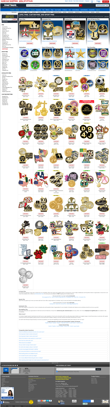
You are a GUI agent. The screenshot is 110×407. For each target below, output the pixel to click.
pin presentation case (39, 293)
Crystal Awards (79, 322)
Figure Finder (94, 379)
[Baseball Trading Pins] (102, 132)
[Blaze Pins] (56, 204)
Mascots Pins (5, 84)
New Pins (4, 46)
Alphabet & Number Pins (7, 39)
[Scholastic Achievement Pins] (25, 108)
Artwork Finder (94, 381)
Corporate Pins (5, 104)
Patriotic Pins (40, 166)
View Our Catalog (5, 386)
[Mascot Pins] (41, 228)
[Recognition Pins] (56, 84)
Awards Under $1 (5, 31)
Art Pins (3, 77)
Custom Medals (75, 9)
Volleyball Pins (5, 70)
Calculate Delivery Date (62, 379)
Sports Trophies (52, 322)
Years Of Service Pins (6, 44)
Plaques (28, 9)
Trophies (12, 9)
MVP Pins (4, 63)
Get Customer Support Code (63, 377)
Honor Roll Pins (5, 60)
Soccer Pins (4, 66)
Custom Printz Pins (71, 119)
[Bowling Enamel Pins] (102, 228)
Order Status (31, 385)
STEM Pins (4, 90)
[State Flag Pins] (41, 179)
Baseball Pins (5, 55)
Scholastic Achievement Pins (25, 119)
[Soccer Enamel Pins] (86, 228)
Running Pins (4, 64)
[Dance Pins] (71, 179)
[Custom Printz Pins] (71, 108)
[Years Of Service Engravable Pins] (56, 108)
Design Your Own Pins (6, 28)
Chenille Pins (4, 43)
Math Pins (4, 86)
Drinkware (65, 9)
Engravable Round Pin (87, 119)
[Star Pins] (41, 84)
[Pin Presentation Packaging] (25, 252)
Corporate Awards (65, 322)
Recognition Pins (5, 35)
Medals (17, 9)
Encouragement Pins (46, 297)
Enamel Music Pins (25, 239)
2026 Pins (4, 32)
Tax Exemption (31, 387)
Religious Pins (56, 166)
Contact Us (30, 390)
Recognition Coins (25, 286)
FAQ (29, 383)
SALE (3, 385)
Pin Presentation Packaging (7, 47)
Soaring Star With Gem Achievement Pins (56, 191)
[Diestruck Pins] (86, 204)
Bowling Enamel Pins (102, 239)
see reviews (27, 373)
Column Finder (94, 383)
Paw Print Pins (41, 263)
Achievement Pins (5, 37)
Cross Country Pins (6, 56)
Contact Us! (65, 376)
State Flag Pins (41, 190)
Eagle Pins (4, 80)
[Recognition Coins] (25, 276)
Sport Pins (4, 33)
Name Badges (102, 263)
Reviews (30, 381)
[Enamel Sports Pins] (25, 84)
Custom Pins (92, 9)
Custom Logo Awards (74, 326)
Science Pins (4, 88)
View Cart (105, 1)
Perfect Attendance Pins (7, 87)
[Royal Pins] (56, 132)
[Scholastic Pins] (71, 84)
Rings (52, 9)
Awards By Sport (5, 381)
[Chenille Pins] (41, 108)
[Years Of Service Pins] (41, 204)
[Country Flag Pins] (25, 179)
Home (3, 14)
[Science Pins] (86, 156)
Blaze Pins (56, 215)
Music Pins (4, 62)
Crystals (22, 9)
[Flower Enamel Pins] (25, 132)
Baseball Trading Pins (102, 143)
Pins (43, 9)
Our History (30, 379)
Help (92, 1)
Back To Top (55, 363)
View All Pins (5, 26)
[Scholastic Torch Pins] (71, 204)
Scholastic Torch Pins (71, 215)
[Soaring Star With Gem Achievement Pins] (56, 179)
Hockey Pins (4, 99)
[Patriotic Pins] (41, 156)
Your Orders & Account (78, 1)
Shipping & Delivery (32, 384)
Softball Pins (4, 67)
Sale (70, 9)
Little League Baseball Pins (56, 239)
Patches (71, 263)
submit (14, 19)
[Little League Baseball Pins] (56, 228)
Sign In (66, 1)
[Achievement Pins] (102, 204)
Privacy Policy (5, 21)
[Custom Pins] (56, 252)
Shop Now (29, 43)
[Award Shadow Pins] (41, 132)
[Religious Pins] (56, 156)
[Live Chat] (1, 402)
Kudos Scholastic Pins (102, 166)
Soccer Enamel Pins (86, 239)
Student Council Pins (6, 91)
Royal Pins (56, 143)
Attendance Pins (71, 143)
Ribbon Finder (94, 380)
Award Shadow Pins (41, 143)
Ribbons (47, 9)
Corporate (38, 9)
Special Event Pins (102, 190)
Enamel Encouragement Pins (25, 215)
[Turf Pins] (102, 108)
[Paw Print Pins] (41, 252)
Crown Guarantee (32, 380)
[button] (106, 16)
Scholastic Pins (5, 36)
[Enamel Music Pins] (25, 228)
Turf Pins (102, 119)
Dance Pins (4, 58)
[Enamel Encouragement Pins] (25, 204)
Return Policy (31, 388)
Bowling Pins (52, 303)
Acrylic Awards (72, 322)
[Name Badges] (102, 252)
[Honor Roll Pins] (71, 156)
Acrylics (33, 9)
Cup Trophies (58, 9)
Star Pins (4, 40)
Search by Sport (101, 5)
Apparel (98, 9)
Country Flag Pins (25, 190)
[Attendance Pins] (71, 132)
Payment (87, 1)
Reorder (70, 1)
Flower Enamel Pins (25, 143)
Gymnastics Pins (5, 59)
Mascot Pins (41, 239)
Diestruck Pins (5, 42)
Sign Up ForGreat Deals (9, 16)
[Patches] (71, 252)
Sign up (98, 369)
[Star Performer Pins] (25, 156)
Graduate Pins (5, 82)
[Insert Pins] (86, 84)
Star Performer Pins (25, 166)
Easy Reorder (31, 386)
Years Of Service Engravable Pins (56, 119)
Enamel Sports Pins (25, 95)
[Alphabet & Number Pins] (86, 132)
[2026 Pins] (102, 84)
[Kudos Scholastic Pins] (102, 156)
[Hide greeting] (13, 388)
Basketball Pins (5, 97)
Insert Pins (4, 29)
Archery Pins (4, 53)
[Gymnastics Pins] (86, 179)
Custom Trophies (52, 326)
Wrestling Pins (5, 103)
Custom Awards (84, 9)
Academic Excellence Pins (7, 76)
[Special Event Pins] (102, 179)
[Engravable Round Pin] (86, 108)
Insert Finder (93, 378)
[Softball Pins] (71, 228)
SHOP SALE (5, 49)
